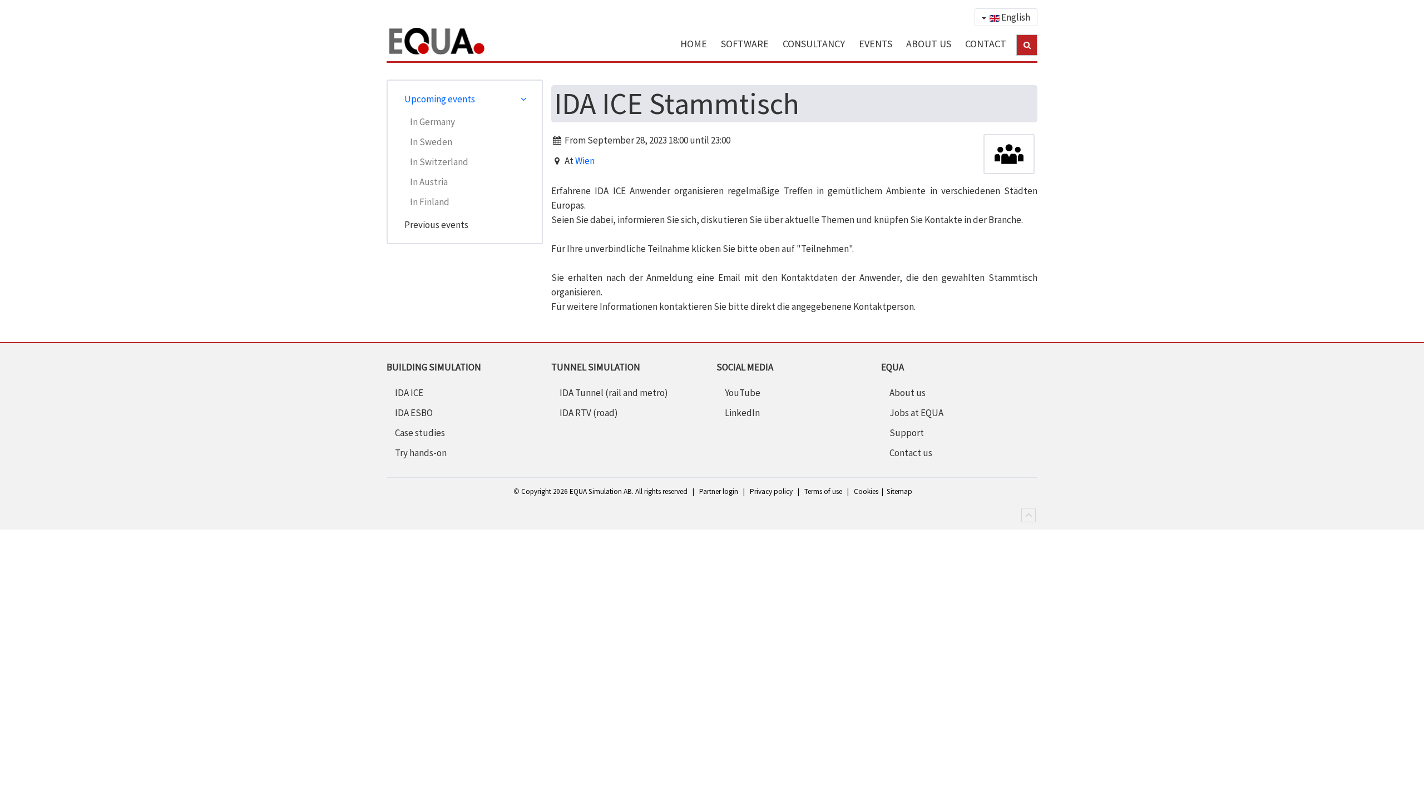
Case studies (420, 433)
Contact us (910, 453)
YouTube (742, 393)
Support (906, 433)
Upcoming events (439, 99)
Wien (585, 161)
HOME (693, 43)
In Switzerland (439, 162)
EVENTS (875, 43)
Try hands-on (421, 453)
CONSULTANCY (814, 43)
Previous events (436, 225)
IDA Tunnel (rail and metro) (614, 393)
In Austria (429, 182)
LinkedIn (742, 413)
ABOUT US (928, 43)
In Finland (429, 202)
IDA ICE (409, 393)
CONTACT (985, 43)
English (1015, 17)
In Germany (432, 122)
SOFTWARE (745, 43)
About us (907, 393)
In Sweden (431, 142)
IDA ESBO (414, 413)
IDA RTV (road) (589, 413)
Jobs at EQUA (916, 413)
